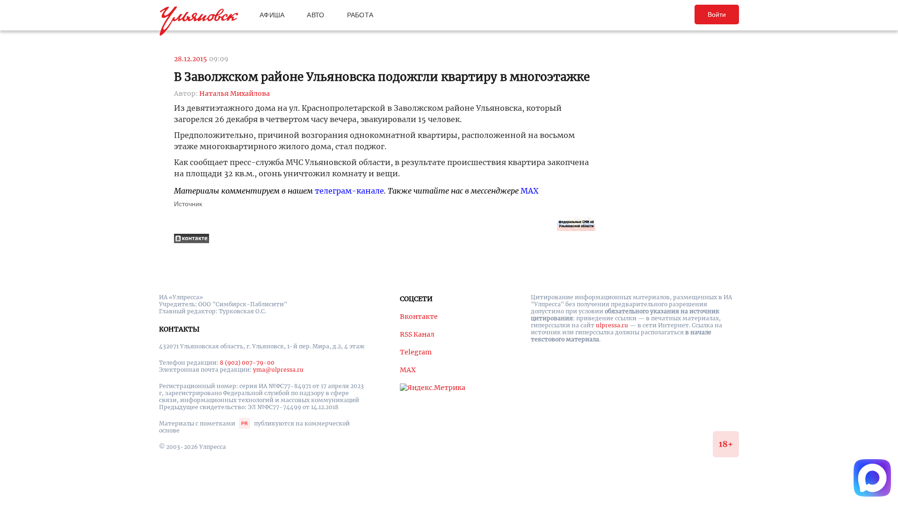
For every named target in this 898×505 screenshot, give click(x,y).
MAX (529, 190)
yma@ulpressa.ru (278, 369)
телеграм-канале (349, 190)
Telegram (416, 352)
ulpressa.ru (612, 325)
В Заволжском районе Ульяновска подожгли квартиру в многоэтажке (382, 77)
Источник (188, 204)
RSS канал (417, 334)
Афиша (272, 15)
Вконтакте (419, 316)
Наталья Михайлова (234, 93)
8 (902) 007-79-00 (247, 362)
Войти (717, 14)
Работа (360, 15)
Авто (315, 15)
